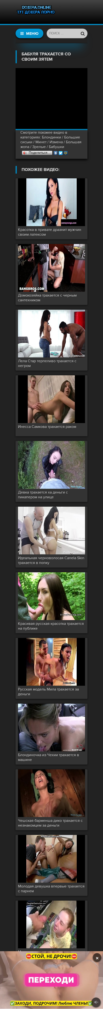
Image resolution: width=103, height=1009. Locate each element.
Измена (56, 142)
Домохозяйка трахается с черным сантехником (47, 298)
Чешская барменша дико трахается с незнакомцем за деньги (50, 823)
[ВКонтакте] (55, 152)
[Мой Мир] (65, 152)
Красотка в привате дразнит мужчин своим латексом (49, 232)
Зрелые (39, 146)
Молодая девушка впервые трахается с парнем (51, 888)
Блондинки (51, 137)
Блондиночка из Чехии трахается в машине (48, 757)
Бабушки (56, 146)
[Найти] (82, 33)
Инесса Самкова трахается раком (47, 426)
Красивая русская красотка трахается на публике (51, 626)
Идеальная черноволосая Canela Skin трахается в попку (51, 560)
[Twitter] (60, 152)
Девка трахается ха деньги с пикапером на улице (43, 494)
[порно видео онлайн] (36, 12)
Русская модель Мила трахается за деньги (48, 691)
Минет (40, 142)
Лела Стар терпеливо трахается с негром (47, 363)
